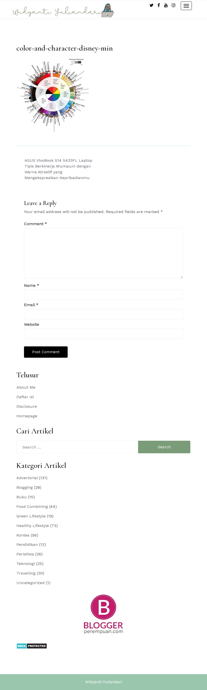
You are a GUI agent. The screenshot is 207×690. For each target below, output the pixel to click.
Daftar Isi (25, 396)
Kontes (23, 535)
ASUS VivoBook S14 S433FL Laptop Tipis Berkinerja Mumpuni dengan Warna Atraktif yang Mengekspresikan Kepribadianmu (58, 169)
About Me (25, 387)
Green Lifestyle (31, 516)
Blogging (24, 487)
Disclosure (26, 406)
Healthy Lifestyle (32, 525)
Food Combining (32, 506)
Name (31, 285)
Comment (35, 223)
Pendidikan (27, 544)
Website (31, 324)
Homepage (26, 416)
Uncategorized (30, 582)
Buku (21, 497)
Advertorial (27, 477)
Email (31, 304)
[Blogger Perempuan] (103, 614)
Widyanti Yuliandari (103, 681)
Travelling (26, 573)
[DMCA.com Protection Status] (31, 645)
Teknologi (25, 563)
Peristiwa (25, 554)
